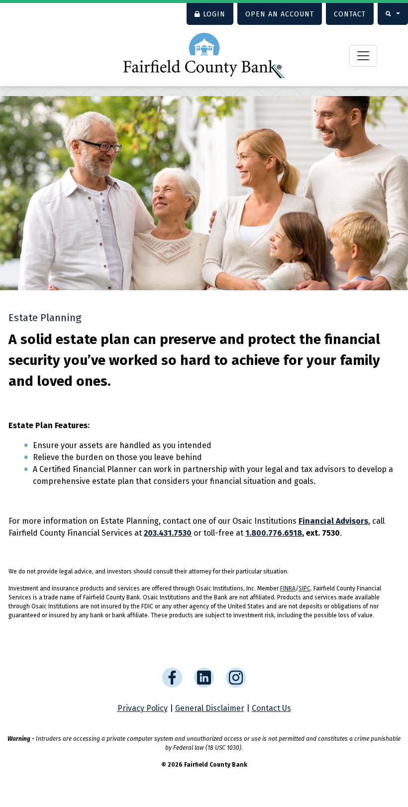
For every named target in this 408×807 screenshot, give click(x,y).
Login (214, 14)
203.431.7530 (168, 533)
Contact (350, 14)
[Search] (393, 14)
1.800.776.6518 (273, 533)
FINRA (288, 588)
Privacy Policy (142, 708)
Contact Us (271, 708)
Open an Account (279, 14)
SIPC (304, 588)
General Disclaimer (209, 708)
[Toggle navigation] (363, 56)
